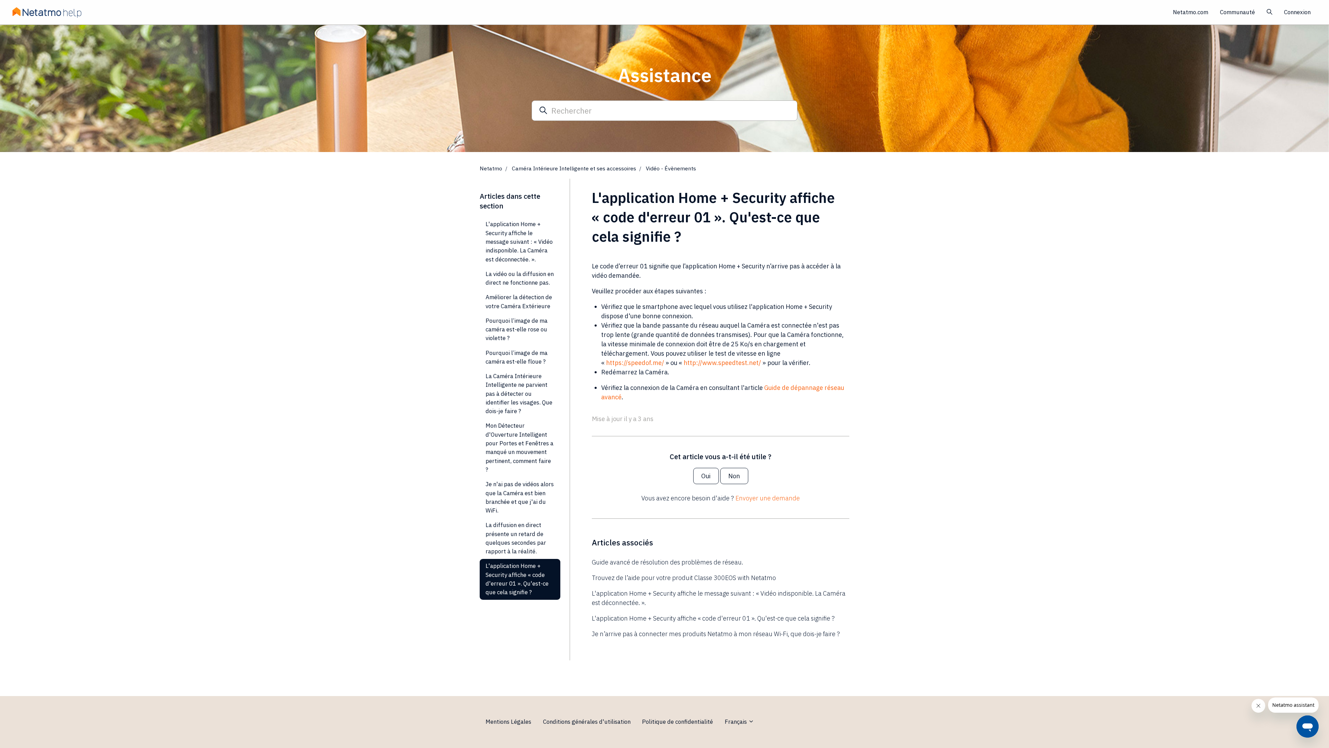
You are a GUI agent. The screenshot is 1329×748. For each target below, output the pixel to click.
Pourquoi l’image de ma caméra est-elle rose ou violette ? (517, 329)
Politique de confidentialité (677, 721)
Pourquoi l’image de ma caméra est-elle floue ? (517, 357)
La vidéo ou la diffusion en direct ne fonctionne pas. (520, 278)
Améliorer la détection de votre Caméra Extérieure (519, 301)
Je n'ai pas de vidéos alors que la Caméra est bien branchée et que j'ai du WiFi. (520, 497)
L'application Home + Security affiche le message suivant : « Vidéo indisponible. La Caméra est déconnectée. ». (719, 598)
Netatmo (491, 168)
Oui (706, 476)
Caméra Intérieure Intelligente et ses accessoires (574, 168)
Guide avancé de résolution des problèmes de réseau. (667, 562)
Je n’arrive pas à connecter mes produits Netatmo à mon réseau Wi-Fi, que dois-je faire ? (716, 634)
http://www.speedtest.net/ (722, 363)
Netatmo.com (1190, 12)
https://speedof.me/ (635, 363)
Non (734, 476)
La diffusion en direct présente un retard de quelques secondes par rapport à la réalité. (516, 538)
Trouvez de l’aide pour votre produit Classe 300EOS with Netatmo (684, 578)
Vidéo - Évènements (671, 168)
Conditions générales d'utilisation (587, 721)
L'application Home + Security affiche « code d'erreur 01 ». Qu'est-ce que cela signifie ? (713, 618)
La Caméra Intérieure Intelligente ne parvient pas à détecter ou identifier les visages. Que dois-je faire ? (519, 393)
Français (736, 721)
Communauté (1237, 12)
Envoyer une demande (767, 498)
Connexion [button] (1297, 12)
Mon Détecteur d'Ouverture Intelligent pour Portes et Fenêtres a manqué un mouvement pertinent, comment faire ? (519, 447)
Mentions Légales (508, 721)
